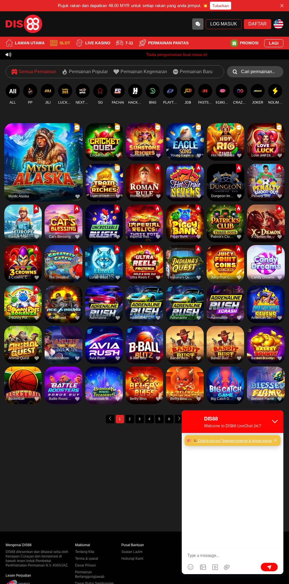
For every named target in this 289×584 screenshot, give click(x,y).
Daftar (258, 23)
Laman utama (30, 43)
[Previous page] (110, 419)
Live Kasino (97, 43)
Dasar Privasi (85, 565)
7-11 (129, 43)
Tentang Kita (84, 552)
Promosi (249, 43)
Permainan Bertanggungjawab (89, 574)
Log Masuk (223, 23)
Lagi (274, 43)
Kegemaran (43, 151)
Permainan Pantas (168, 43)
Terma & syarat (86, 559)
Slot (65, 43)
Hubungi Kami (132, 559)
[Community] (197, 24)
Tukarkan (220, 5)
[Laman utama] (24, 24)
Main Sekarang (43, 164)
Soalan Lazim (132, 552)
